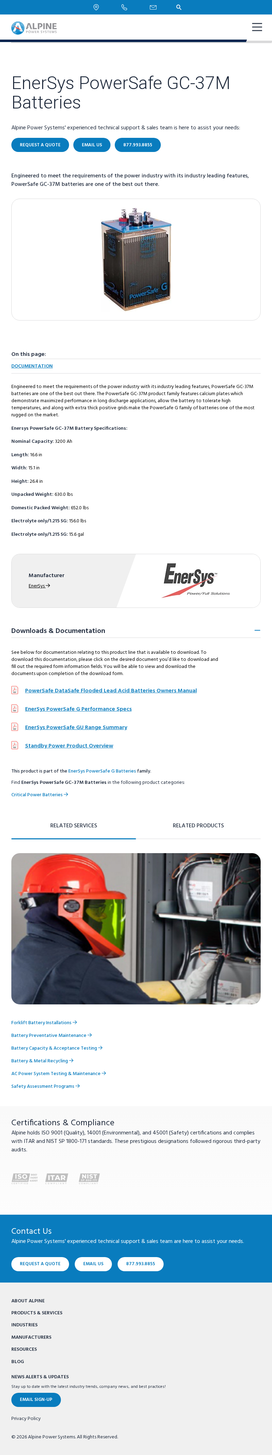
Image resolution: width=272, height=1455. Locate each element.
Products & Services (36, 1313)
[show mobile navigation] (256, 28)
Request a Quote (40, 145)
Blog (17, 1362)
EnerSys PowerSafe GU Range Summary (76, 727)
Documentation (32, 366)
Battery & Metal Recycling (40, 1061)
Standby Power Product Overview (69, 746)
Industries (24, 1325)
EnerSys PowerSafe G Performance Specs (78, 709)
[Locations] (96, 7)
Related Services (73, 826)
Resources (24, 1349)
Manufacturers (31, 1337)
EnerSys (37, 586)
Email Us (92, 145)
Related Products (198, 826)
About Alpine (28, 1301)
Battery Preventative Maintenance (49, 1036)
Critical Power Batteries (37, 795)
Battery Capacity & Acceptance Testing (54, 1048)
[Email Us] (153, 7)
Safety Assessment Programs (43, 1087)
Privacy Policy (26, 1418)
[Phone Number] (124, 7)
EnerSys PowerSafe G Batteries (102, 771)
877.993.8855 (137, 145)
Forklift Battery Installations (42, 1023)
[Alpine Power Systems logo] (34, 28)
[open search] (179, 7)
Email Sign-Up (36, 1399)
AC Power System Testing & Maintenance (56, 1074)
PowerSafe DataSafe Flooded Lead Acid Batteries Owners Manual (111, 691)
